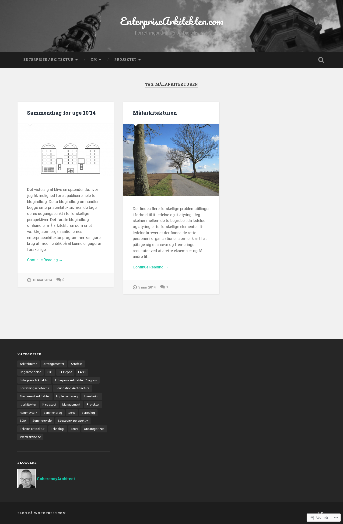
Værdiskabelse (30, 437)
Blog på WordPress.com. (42, 513)
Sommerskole (42, 420)
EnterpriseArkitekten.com (171, 21)
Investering (91, 396)
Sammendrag (53, 412)
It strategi (49, 404)
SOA (23, 420)
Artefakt (76, 364)
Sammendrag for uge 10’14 (61, 112)
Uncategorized (94, 429)
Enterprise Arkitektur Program (76, 380)
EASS (82, 372)
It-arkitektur (28, 404)
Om (94, 59)
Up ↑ (322, 513)
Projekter (93, 404)
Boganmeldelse (30, 372)
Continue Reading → (45, 259)
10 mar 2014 (42, 280)
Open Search (321, 60)
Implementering (67, 396)
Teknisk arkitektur (32, 429)
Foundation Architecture (72, 388)
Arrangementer (53, 364)
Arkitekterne (28, 364)
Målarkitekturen (155, 112)
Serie (71, 412)
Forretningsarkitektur (34, 388)
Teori (74, 429)
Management (71, 404)
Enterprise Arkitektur (49, 59)
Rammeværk (28, 412)
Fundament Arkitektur (35, 396)
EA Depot (65, 372)
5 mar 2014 (147, 287)
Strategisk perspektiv (73, 420)
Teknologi (57, 429)
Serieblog (88, 412)
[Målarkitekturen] (171, 160)
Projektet (125, 59)
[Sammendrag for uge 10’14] (66, 150)
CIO (49, 372)
